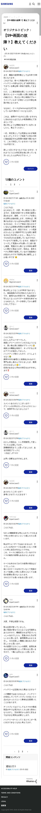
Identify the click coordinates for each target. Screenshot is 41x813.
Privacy (4, 797)
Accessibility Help (9, 789)
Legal (3, 801)
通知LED (10, 766)
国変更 (3, 806)
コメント (30, 169)
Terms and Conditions (10, 793)
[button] (33, 66)
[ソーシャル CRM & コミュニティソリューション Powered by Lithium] (32, 781)
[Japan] (7, 4)
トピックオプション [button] (33, 23)
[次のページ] (18, 184)
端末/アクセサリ (24, 71)
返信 (30, 271)
